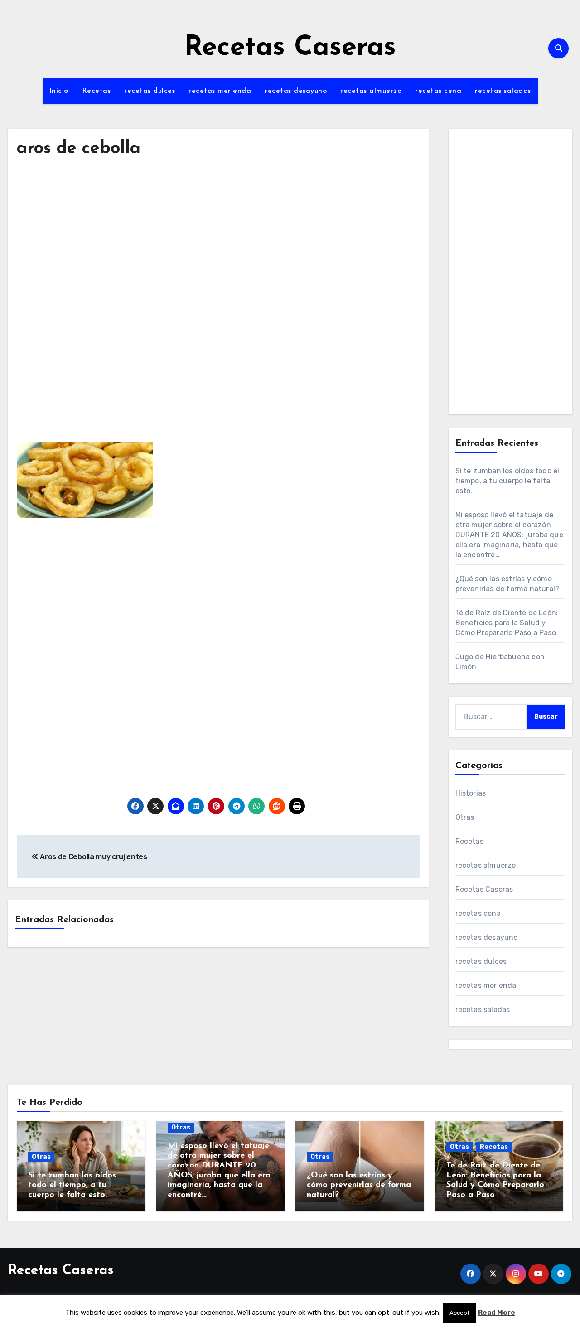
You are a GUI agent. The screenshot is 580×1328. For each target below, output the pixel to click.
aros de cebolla (78, 149)
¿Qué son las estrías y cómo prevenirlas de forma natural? (359, 1185)
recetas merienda (219, 91)
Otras (464, 817)
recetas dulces (149, 91)
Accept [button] (459, 1312)
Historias (470, 793)
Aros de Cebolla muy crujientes (93, 856)
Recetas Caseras (290, 48)
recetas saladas (503, 91)
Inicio (58, 91)
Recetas (96, 91)
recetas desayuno (296, 91)
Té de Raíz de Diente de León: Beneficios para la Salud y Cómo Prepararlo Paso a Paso (506, 622)
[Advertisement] (219, 251)
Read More (496, 1313)
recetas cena (438, 91)
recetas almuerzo (370, 91)
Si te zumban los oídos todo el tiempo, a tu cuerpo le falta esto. (507, 481)
